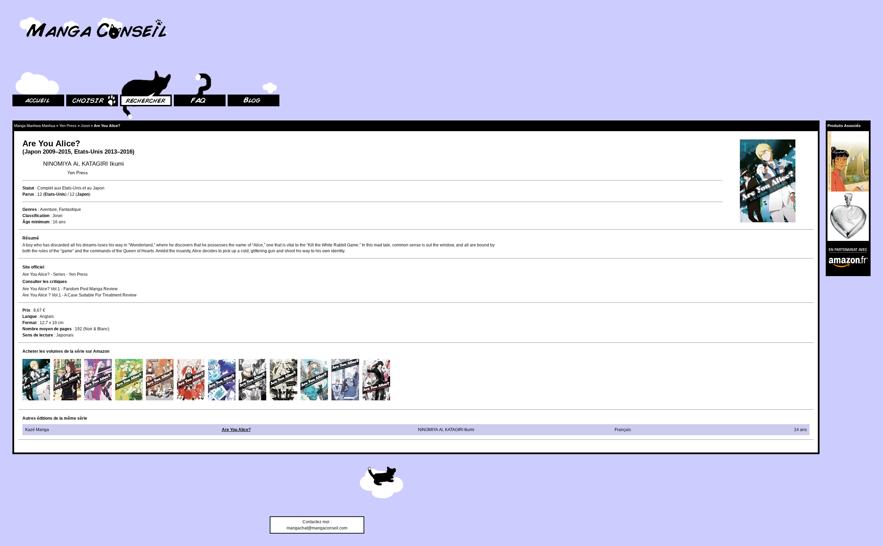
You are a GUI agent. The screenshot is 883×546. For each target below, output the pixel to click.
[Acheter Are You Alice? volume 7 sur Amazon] (222, 379)
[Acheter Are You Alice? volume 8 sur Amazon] (252, 379)
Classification (35, 215)
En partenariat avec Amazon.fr (845, 249)
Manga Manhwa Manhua (34, 126)
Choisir (73, 62)
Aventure (48, 209)
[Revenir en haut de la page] (381, 483)
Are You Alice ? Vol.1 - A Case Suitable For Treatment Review (79, 295)
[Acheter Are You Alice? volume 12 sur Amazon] (376, 379)
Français (623, 429)
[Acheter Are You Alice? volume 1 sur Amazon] (36, 379)
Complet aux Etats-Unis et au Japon (71, 188)
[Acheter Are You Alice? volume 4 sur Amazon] (129, 379)
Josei (85, 126)
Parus (28, 194)
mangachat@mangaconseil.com (317, 528)
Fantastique (70, 209)
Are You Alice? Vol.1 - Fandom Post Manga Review (70, 288)
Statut (28, 188)
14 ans (800, 429)
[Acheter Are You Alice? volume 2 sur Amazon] (67, 379)
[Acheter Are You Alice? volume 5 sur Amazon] (159, 379)
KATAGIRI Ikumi (103, 163)
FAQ (178, 62)
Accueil (19, 62)
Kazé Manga (37, 429)
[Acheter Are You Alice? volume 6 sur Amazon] (191, 379)
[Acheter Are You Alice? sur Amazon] (768, 181)
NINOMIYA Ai (60, 163)
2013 (111, 151)
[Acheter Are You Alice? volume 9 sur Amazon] (283, 379)
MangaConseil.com (31, 14)
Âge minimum (36, 222)
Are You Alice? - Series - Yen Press (55, 274)
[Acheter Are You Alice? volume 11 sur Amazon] (345, 379)
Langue (29, 316)
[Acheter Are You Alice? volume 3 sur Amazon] (98, 379)
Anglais (47, 316)
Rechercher (131, 62)
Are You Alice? (236, 429)
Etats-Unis (88, 151)
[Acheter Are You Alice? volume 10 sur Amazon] (314, 379)
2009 (49, 151)
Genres (29, 209)
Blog (232, 62)
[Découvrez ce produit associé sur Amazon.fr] (848, 161)
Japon (32, 151)
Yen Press (68, 126)
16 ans (59, 222)
